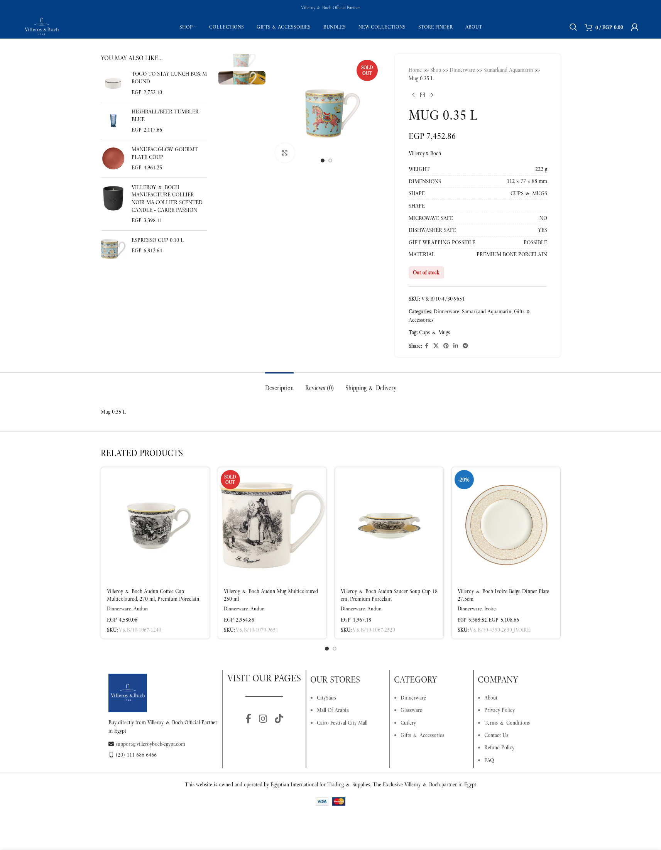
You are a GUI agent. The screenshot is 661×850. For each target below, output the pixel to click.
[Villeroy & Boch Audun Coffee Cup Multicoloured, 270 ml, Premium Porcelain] (155, 525)
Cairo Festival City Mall (342, 722)
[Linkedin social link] (455, 346)
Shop (435, 69)
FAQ (489, 760)
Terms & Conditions (507, 722)
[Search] (573, 27)
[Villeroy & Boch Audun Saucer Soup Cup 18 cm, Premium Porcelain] (389, 525)
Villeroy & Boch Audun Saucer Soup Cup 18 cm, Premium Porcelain (389, 595)
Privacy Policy (499, 709)
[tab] (279, 384)
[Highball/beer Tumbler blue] (113, 121)
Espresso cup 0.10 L (158, 240)
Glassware (411, 709)
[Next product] (431, 95)
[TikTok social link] (279, 719)
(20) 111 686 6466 (136, 754)
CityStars (326, 697)
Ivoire (490, 608)
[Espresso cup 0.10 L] (113, 249)
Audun (141, 608)
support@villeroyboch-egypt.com (150, 743)
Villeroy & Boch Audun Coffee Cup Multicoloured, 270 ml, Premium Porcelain (153, 595)
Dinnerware (462, 69)
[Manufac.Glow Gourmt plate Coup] (113, 159)
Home (415, 69)
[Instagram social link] (263, 719)
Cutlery (408, 722)
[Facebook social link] (426, 346)
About (490, 697)
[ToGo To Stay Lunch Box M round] (113, 83)
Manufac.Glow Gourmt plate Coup (165, 153)
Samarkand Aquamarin (508, 69)
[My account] (634, 27)
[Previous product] (413, 95)
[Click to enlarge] (284, 152)
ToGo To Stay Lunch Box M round (169, 77)
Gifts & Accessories (422, 735)
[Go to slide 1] (323, 160)
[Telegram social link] (465, 346)
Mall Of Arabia (333, 709)
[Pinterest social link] (446, 346)
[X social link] (436, 346)
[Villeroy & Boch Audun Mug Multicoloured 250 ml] (272, 525)
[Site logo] (41, 26)
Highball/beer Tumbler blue (165, 115)
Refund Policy (499, 747)
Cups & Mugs (434, 332)
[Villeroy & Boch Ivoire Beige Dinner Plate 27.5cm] (506, 525)
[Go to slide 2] (330, 160)
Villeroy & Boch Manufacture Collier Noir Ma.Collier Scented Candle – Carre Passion (167, 198)
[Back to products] (422, 95)
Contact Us (496, 735)
